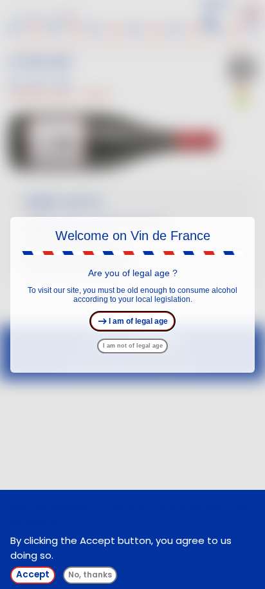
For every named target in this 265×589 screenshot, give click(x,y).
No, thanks (90, 574)
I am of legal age (137, 321)
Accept (33, 574)
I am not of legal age (133, 345)
